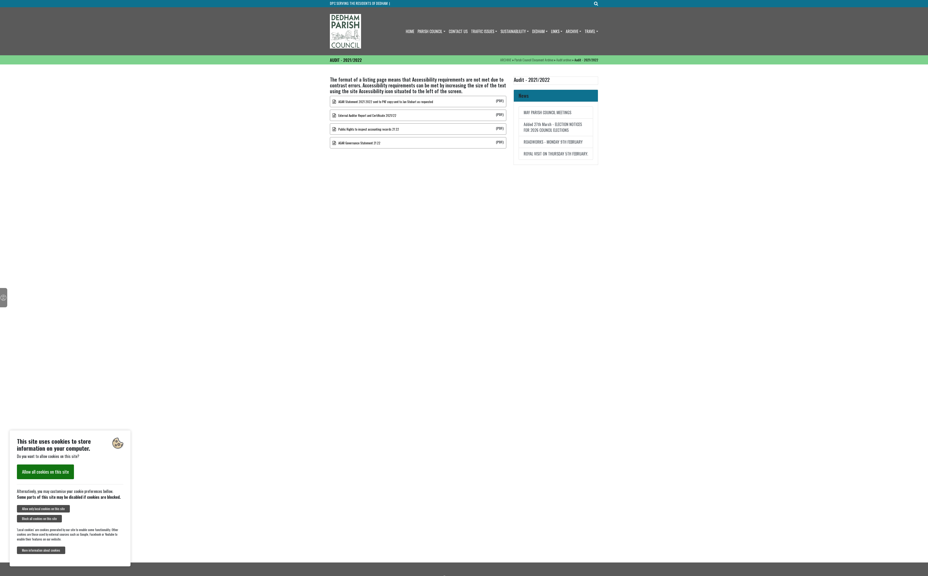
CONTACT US (458, 31)
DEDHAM (538, 31)
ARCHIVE (572, 31)
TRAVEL (590, 31)
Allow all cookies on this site (45, 471)
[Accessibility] (3, 297)
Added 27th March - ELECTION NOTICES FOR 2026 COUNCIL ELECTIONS (553, 127)
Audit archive (563, 59)
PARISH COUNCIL (430, 31)
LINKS (555, 31)
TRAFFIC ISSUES (482, 31)
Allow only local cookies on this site (43, 508)
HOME (410, 31)
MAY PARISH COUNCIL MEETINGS (547, 112)
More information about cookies (41, 550)
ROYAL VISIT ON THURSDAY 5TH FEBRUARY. (556, 154)
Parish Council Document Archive (534, 59)
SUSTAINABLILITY (513, 31)
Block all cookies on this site (39, 518)
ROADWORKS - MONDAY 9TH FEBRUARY (553, 142)
